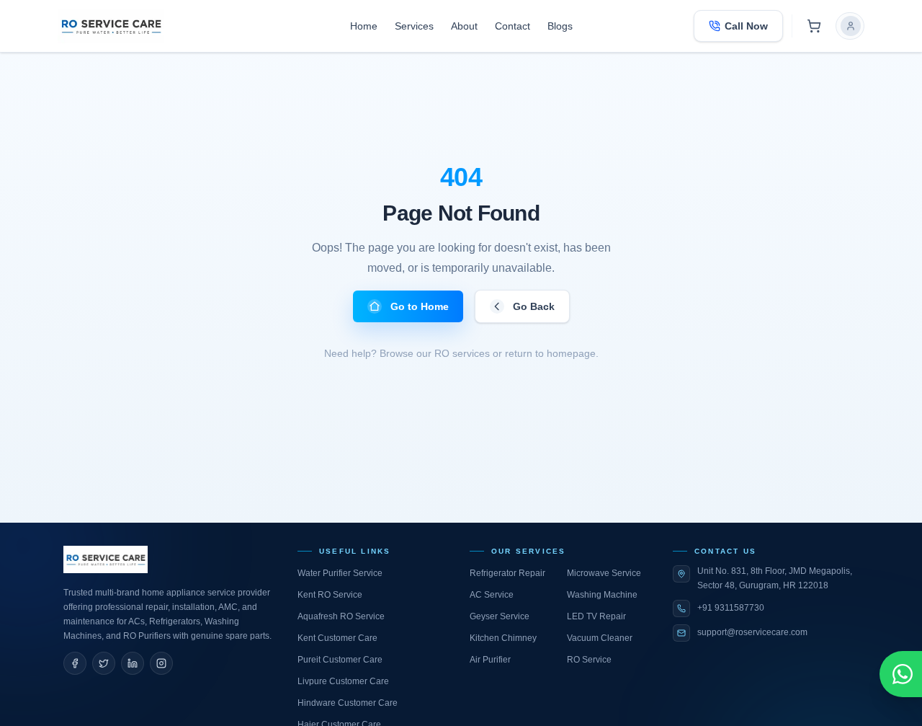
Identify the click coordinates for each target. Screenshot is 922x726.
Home (363, 26)
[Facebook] (74, 663)
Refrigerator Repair (507, 573)
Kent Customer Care (337, 638)
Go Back (534, 306)
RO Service (589, 659)
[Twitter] (103, 663)
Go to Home (419, 306)
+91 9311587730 (730, 607)
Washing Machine (602, 594)
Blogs (560, 26)
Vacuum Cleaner (599, 638)
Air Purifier (490, 659)
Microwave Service (604, 573)
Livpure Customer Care (343, 681)
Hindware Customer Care (347, 703)
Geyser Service (499, 616)
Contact (512, 26)
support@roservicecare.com (752, 632)
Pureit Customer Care (339, 659)
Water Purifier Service (339, 573)
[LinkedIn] (132, 663)
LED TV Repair (596, 616)
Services (414, 26)
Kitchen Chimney (503, 638)
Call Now (746, 26)
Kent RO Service (329, 594)
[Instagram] (161, 663)
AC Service (492, 594)
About (464, 26)
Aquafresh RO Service (341, 616)
